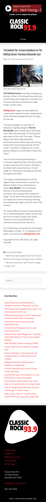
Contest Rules (10, 450)
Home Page (9, 464)
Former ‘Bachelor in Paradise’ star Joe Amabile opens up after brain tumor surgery (20, 356)
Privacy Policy (10, 460)
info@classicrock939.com (15, 483)
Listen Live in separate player (23, 14)
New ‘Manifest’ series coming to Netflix (21, 343)
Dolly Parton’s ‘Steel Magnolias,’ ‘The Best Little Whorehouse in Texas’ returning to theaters (22, 337)
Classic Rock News (14, 252)
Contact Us (9, 453)
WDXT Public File (12, 457)
